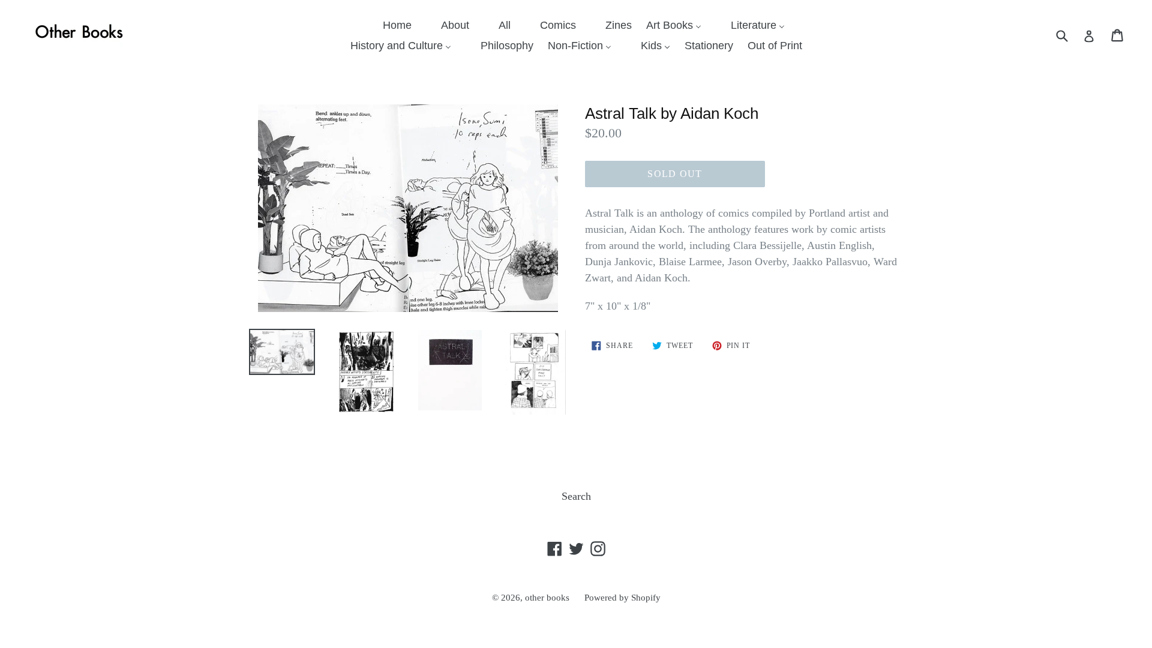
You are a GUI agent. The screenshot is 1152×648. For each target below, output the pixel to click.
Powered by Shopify (622, 597)
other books (547, 597)
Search (576, 496)
